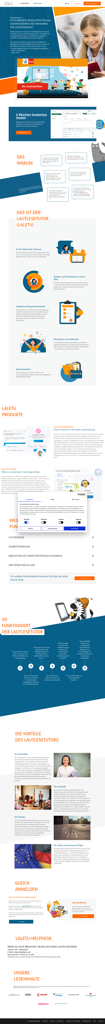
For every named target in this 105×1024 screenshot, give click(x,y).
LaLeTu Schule (24, 3)
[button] (52, 537)
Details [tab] (52, 499)
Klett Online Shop (27, 906)
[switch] (44, 522)
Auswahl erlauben (52, 528)
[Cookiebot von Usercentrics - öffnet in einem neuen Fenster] (78, 494)
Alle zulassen (74, 528)
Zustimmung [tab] (29, 499)
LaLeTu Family (37, 3)
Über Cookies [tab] (75, 499)
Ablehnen (30, 528)
